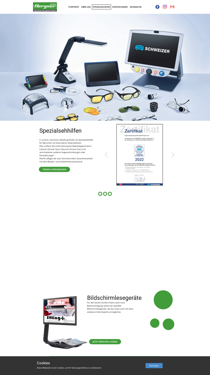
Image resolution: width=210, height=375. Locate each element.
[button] (106, 155)
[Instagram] (165, 7)
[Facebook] (157, 7)
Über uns (86, 7)
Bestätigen (154, 365)
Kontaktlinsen (120, 7)
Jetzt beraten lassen (105, 341)
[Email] (172, 7)
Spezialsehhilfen (101, 7)
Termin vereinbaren (54, 169)
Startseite (73, 7)
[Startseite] (45, 6)
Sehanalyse (136, 7)
